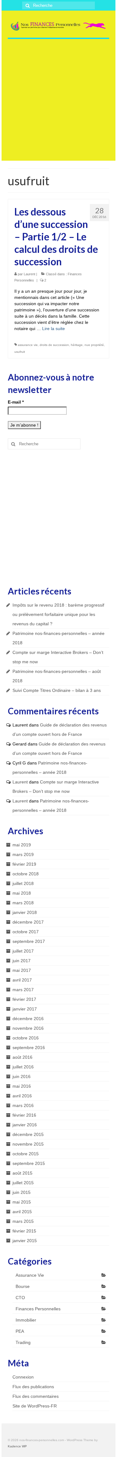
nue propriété (94, 345)
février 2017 (24, 999)
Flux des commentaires (35, 1396)
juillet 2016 (23, 1066)
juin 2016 (21, 1076)
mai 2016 (21, 1086)
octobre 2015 (25, 1153)
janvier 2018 (24, 912)
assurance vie (28, 345)
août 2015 (22, 1173)
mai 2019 (21, 844)
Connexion (23, 1376)
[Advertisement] (58, 102)
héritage (77, 345)
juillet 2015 (23, 1182)
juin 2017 (21, 960)
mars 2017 (23, 989)
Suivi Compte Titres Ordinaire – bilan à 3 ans (56, 690)
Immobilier (26, 1319)
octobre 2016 (25, 1037)
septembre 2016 (28, 1047)
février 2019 (24, 864)
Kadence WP (17, 1446)
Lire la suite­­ (53, 328)
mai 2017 (21, 970)
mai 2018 (21, 893)
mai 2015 (21, 1201)
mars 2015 (23, 1221)
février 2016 (24, 1115)
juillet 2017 (23, 950)
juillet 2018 (23, 883)
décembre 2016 (28, 1018)
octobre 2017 (25, 931)
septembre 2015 (28, 1163)
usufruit (19, 351)
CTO (20, 1297)
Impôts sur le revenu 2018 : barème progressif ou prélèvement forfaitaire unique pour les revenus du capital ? (58, 614)
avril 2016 (22, 1095)
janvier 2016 (24, 1124)
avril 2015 (22, 1211)
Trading (23, 1342)
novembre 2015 (28, 1144)
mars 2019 (23, 854)
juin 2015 (21, 1192)
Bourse (23, 1286)
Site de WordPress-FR (34, 1405)
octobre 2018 (25, 873)
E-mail (16, 402)
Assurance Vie (30, 1275)
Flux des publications (33, 1386)
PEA (20, 1331)
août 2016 (22, 1057)
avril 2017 (22, 979)
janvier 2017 (24, 1008)
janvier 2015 (24, 1240)
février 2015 (24, 1230)
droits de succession (54, 345)
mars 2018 (23, 902)
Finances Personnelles (38, 1308)
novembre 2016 (28, 1028)
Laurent (29, 274)
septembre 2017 (28, 941)
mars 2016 (23, 1105)
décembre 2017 (28, 922)
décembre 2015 (28, 1134)
